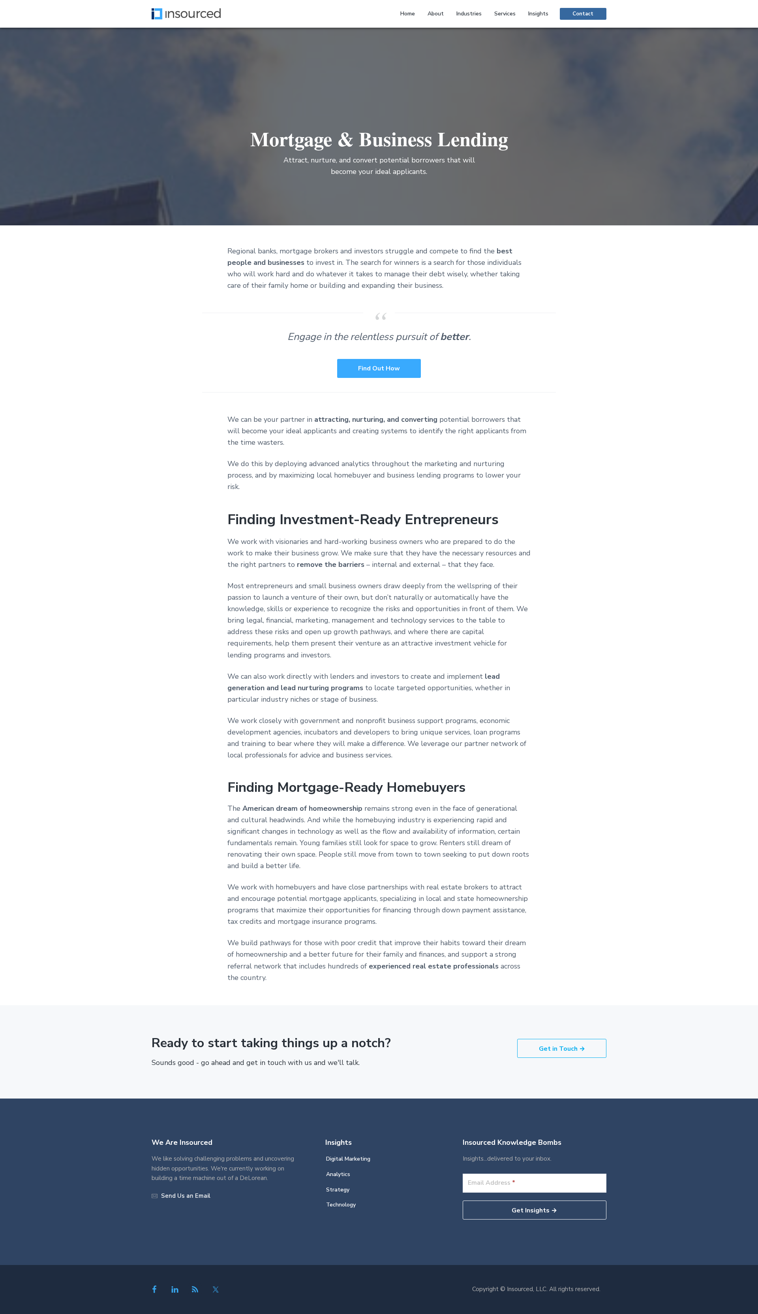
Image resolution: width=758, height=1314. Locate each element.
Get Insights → (534, 1210)
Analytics (338, 1174)
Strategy (337, 1189)
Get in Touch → (562, 1048)
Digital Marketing (348, 1159)
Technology (341, 1204)
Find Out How (379, 368)
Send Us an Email (185, 1196)
